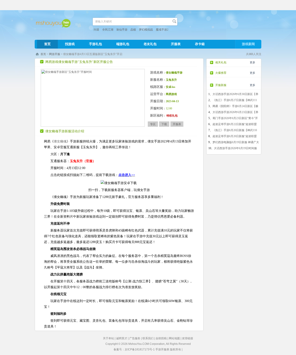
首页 (47, 44)
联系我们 (148, 338)
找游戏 (70, 44)
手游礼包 (95, 44)
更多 (252, 62)
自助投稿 (161, 338)
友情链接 (187, 338)
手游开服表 (162, 349)
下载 (164, 124)
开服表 (176, 44)
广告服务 (134, 338)
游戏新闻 (248, 44)
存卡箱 (200, 44)
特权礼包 (172, 115)
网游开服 (54, 54)
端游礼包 (122, 44)
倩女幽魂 (60, 141)
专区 (153, 124)
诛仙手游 (121, 29)
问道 (96, 29)
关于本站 (108, 338)
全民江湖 (107, 29)
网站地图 (174, 338)
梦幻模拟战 (146, 29)
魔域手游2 (162, 29)
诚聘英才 (121, 338)
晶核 (133, 29)
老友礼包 (150, 44)
